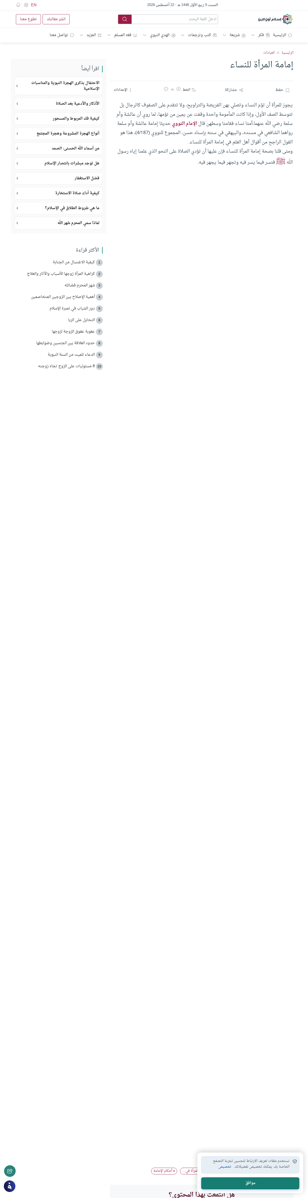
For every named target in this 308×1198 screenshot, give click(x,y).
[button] (178, 90)
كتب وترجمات (199, 35)
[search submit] (125, 19)
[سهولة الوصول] (26, 5)
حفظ (279, 90)
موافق (250, 1183)
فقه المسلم (122, 35)
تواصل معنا (59, 35)
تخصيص (224, 1167)
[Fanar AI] (10, 1186)
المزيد (91, 35)
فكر (261, 35)
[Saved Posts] (18, 5)
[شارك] (9, 1171)
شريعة (235, 35)
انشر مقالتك (56, 19)
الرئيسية (279, 35)
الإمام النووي (184, 123)
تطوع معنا (28, 19)
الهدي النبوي (159, 35)
